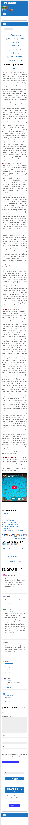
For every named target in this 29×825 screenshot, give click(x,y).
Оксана (24, 538)
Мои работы (16, 49)
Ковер (21, 38)
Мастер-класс (16, 46)
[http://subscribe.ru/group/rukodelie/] (14, 549)
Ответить (7, 590)
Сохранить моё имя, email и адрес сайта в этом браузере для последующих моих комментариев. (14, 756)
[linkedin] (15, 544)
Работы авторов (16, 56)
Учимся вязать (16, 60)
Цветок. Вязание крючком (11, 526)
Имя (4, 735)
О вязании (10, 2)
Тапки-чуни (7, 519)
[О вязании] (5, 7)
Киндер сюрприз (8, 520)
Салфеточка (7, 517)
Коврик (5, 513)
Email (4, 741)
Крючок (16, 42)
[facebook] (3, 10)
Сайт (3, 746)
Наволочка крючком (9, 515)
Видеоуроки (16, 35)
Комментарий (6, 716)
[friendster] (12, 10)
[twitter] (5, 10)
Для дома (12, 38)
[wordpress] (7, 544)
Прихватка (6, 528)
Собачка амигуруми (9, 522)
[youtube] (10, 10)
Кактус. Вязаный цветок (10, 524)
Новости (16, 53)
